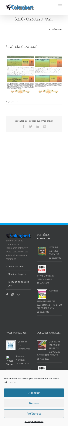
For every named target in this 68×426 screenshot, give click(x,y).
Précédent (57, 29)
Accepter (34, 392)
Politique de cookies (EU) (18, 283)
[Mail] (18, 294)
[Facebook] (7, 294)
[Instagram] (12, 294)
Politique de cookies (34, 421)
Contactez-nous (16, 266)
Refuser (34, 403)
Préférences (34, 413)
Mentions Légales (17, 274)
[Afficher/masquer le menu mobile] (60, 6)
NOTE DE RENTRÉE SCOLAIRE (54, 251)
